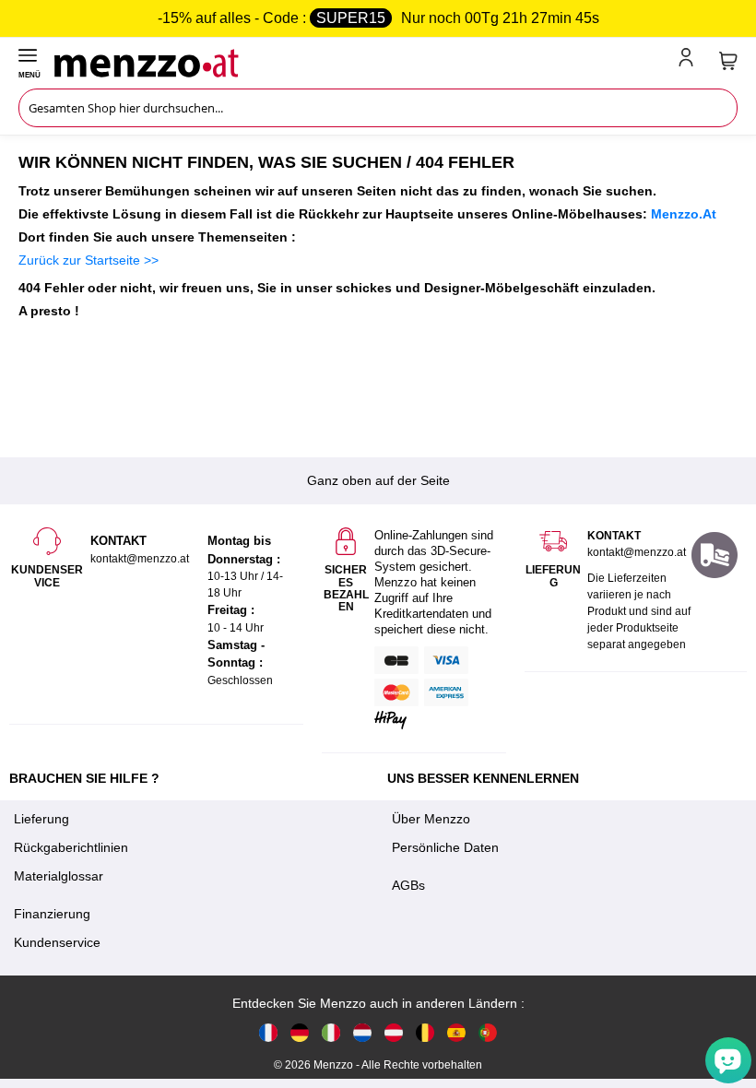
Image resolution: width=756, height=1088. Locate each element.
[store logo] (362, 61)
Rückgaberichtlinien (71, 847)
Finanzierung (52, 913)
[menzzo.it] (331, 1032)
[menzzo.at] (394, 1032)
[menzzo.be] (425, 1032)
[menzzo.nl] (362, 1032)
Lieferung (41, 818)
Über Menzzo (431, 818)
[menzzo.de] (299, 1032)
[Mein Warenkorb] (728, 61)
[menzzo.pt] (488, 1032)
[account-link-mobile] (690, 61)
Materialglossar (58, 876)
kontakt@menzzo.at (636, 552)
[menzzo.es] (456, 1032)
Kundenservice (57, 942)
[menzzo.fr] (268, 1032)
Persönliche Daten (445, 847)
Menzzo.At (683, 214)
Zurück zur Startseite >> (88, 260)
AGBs (408, 885)
